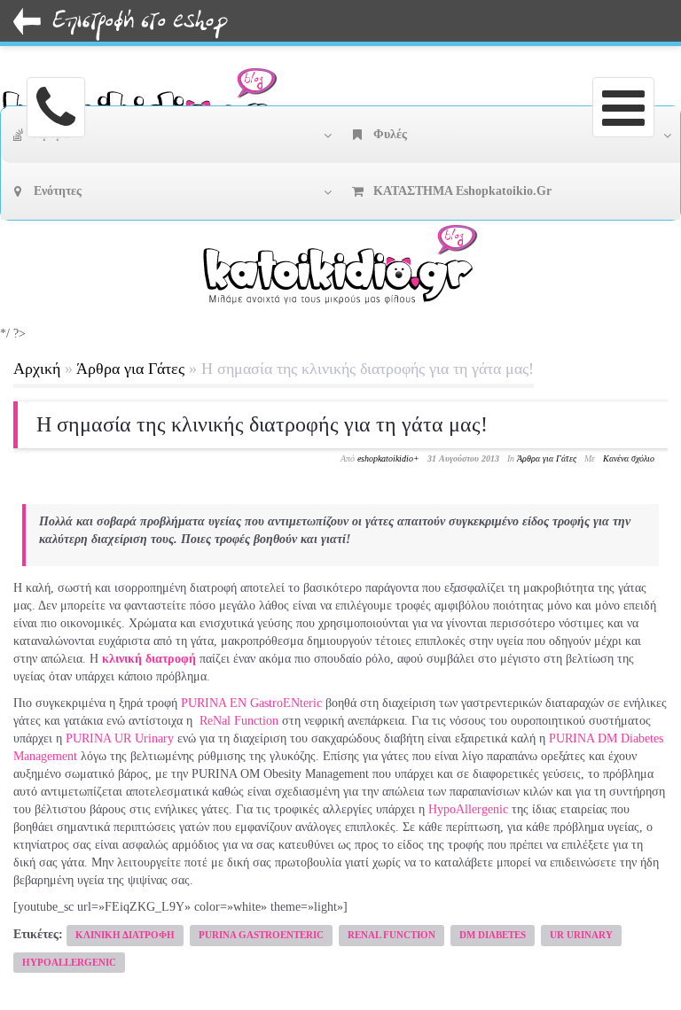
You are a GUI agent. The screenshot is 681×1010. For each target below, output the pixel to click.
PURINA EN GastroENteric (251, 703)
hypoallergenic (69, 962)
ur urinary (581, 934)
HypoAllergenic (468, 809)
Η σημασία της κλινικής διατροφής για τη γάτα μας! (262, 424)
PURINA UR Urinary (120, 738)
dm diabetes (492, 934)
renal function (391, 934)
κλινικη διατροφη (125, 934)
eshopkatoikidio (385, 458)
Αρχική (36, 368)
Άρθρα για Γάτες (130, 368)
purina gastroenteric (261, 934)
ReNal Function (239, 720)
